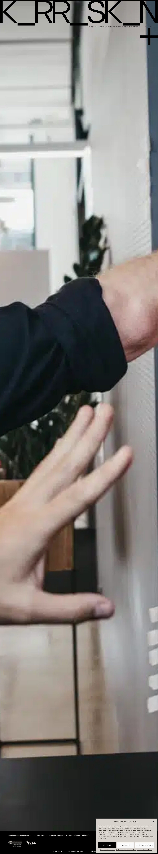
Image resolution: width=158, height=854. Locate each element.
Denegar (125, 845)
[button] (153, 821)
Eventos (135, 27)
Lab (98, 27)
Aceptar (107, 845)
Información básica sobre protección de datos (134, 850)
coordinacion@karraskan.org (20, 835)
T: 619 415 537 (40, 835)
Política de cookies (107, 850)
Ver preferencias (144, 845)
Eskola (126, 27)
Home (91, 27)
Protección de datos (76, 851)
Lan (118, 27)
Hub (104, 27)
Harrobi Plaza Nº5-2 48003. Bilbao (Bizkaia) (69, 835)
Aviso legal (57, 851)
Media (111, 27)
